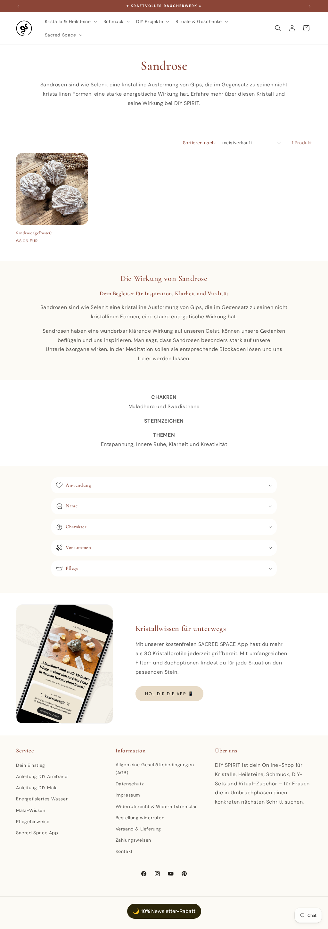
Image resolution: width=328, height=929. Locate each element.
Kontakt (124, 851)
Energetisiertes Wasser (42, 799)
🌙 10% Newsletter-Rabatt (164, 911)
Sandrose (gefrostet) (34, 232)
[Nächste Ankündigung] (310, 6)
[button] (70, 21)
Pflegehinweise (32, 821)
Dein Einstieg (30, 765)
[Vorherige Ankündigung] (18, 6)
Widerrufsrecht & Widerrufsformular (156, 806)
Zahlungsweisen (133, 840)
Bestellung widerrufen (140, 818)
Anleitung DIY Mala (37, 787)
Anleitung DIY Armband (42, 776)
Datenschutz (130, 784)
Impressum (128, 795)
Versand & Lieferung (138, 829)
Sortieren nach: (199, 143)
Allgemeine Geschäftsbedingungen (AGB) (155, 768)
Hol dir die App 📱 (169, 693)
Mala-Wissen (30, 810)
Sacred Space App (37, 833)
